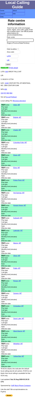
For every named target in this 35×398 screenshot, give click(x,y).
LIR (8, 60)
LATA (9, 56)
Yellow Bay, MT (18, 356)
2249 (6, 83)
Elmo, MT (16, 168)
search (2, 13)
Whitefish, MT (18, 344)
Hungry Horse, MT (19, 205)
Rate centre (11, 37)
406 (5, 89)
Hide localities (12, 49)
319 (2, 93)
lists (14, 13)
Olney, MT (16, 256)
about (15, 10)
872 (5, 93)
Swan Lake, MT (18, 318)
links (2, 17)
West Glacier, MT (19, 331)
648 (6, 71)
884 (11, 93)
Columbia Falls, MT (20, 142)
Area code (10, 52)
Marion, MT (17, 243)
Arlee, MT (16, 105)
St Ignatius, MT (18, 306)
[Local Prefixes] (11, 97)
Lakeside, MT (18, 230)
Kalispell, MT (17, 218)
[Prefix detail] (13, 68)
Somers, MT (17, 293)
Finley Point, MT (19, 180)
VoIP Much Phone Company (21, 385)
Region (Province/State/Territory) (18, 43)
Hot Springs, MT (18, 193)
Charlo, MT (17, 130)
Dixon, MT (16, 155)
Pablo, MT (16, 268)
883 (8, 93)
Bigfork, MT (17, 117)
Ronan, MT (17, 281)
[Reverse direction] (19, 101)
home (2, 10)
